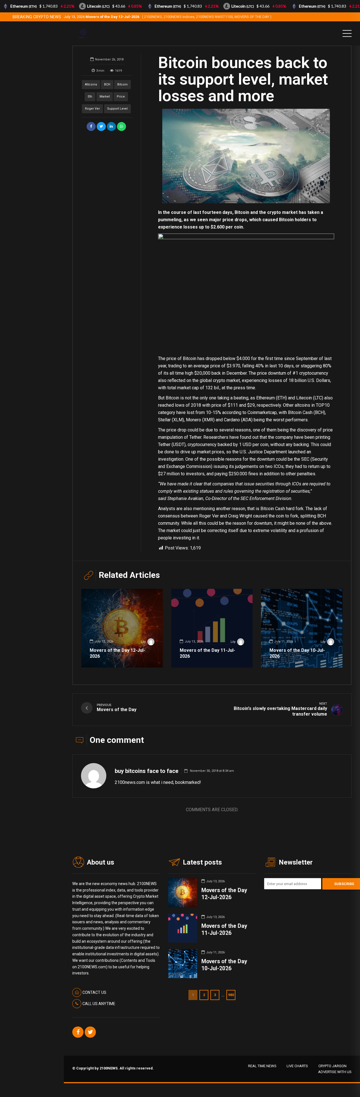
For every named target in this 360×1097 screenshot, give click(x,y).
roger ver (92, 108)
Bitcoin (122, 84)
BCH (107, 84)
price (121, 96)
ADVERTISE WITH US (335, 1072)
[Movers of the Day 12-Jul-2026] (122, 628)
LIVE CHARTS (297, 1066)
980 (231, 995)
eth (90, 96)
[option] (246, 156)
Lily (143, 642)
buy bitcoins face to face (146, 771)
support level (117, 108)
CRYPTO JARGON (332, 1066)
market (105, 96)
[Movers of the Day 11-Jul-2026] (212, 628)
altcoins (91, 84)
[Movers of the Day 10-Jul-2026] (302, 628)
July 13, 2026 (167, 17)
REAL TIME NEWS (262, 1066)
